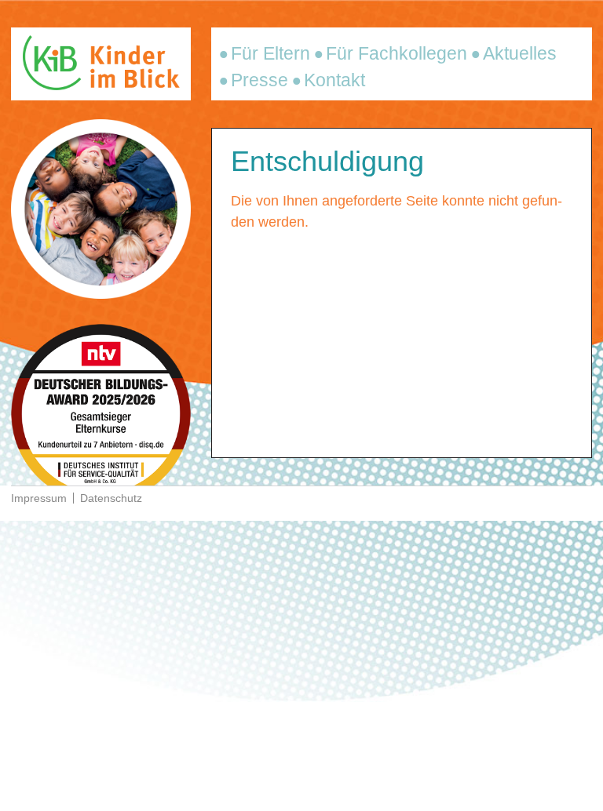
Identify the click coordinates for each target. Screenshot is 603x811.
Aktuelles (520, 53)
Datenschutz (111, 498)
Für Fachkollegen (396, 53)
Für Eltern (270, 53)
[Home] (101, 85)
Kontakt (334, 80)
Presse (259, 80)
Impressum (39, 498)
